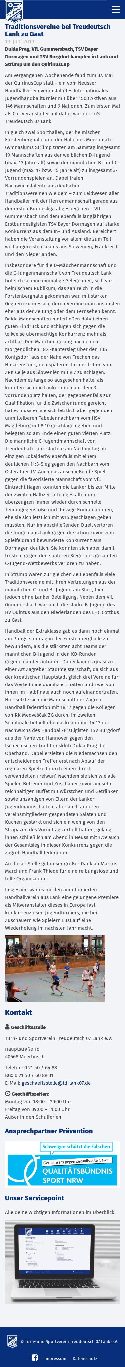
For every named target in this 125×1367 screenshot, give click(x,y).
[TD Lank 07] (18, 9)
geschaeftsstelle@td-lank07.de (56, 1083)
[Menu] (116, 9)
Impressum (55, 1359)
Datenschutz (85, 1359)
